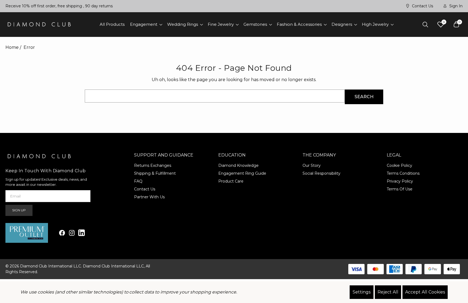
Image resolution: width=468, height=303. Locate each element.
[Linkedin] (81, 232)
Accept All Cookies (425, 292)
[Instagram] (72, 232)
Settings (361, 292)
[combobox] (214, 96)
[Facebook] (62, 232)
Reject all (388, 292)
